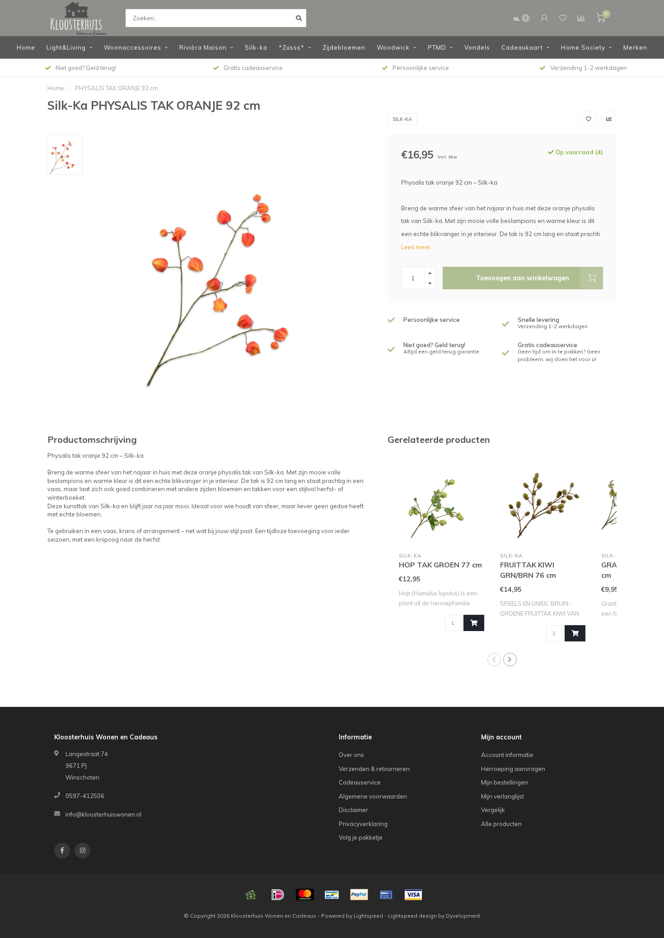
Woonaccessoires (132, 47)
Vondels (477, 47)
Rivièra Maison (203, 47)
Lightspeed (368, 915)
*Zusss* (291, 47)
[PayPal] (359, 894)
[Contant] (250, 894)
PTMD (437, 47)
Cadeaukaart (522, 47)
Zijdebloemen (344, 47)
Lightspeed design (412, 915)
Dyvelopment (463, 915)
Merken (635, 47)
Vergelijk (493, 809)
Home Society (583, 47)
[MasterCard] (305, 894)
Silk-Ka (402, 119)
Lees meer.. (417, 247)
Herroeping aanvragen (513, 768)
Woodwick (393, 47)
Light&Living (66, 47)
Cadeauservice (360, 782)
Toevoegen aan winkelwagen (522, 278)
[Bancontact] (332, 894)
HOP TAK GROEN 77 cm (440, 564)
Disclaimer (353, 809)
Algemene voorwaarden (373, 796)
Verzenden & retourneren (374, 768)
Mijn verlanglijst (502, 796)
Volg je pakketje (361, 837)
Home (26, 47)
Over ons (351, 754)
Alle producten (501, 823)
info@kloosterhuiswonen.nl (103, 814)
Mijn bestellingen (504, 782)
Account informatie (507, 754)
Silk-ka (256, 47)
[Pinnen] (386, 894)
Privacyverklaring (363, 823)
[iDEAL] (278, 894)
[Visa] (413, 894)
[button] (494, 659)
